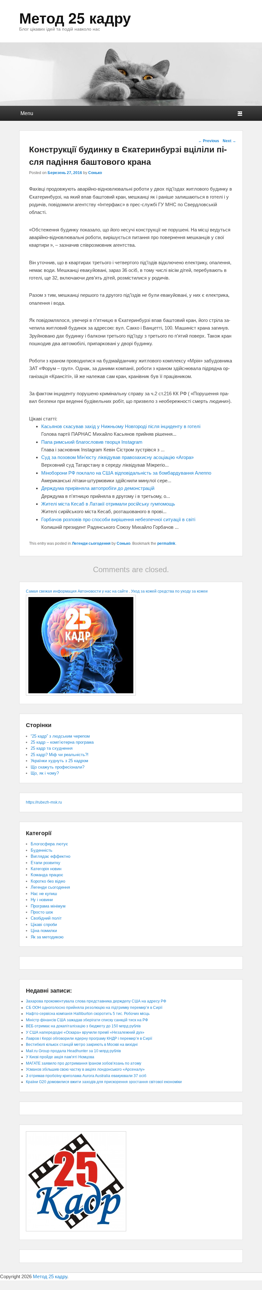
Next (229, 141)
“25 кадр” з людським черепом (60, 736)
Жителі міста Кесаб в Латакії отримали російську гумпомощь (108, 504)
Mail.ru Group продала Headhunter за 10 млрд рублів (73, 1051)
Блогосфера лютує (49, 844)
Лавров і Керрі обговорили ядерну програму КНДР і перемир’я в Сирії (89, 1038)
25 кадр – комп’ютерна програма (62, 742)
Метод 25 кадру (75, 17)
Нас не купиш (44, 893)
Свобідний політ (46, 918)
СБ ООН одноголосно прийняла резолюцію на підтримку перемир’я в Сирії (94, 1007)
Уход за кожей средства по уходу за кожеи (169, 591)
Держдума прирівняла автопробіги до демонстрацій (97, 488)
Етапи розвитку (45, 862)
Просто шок (42, 912)
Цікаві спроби (44, 924)
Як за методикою (47, 937)
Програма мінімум (48, 906)
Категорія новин (46, 868)
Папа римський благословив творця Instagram (92, 442)
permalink (166, 543)
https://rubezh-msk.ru (44, 802)
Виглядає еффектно (50, 856)
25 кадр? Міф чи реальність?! (60, 754)
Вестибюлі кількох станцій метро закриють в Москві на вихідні (82, 1044)
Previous (208, 141)
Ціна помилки (44, 930)
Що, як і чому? (45, 773)
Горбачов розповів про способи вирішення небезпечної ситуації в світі (118, 519)
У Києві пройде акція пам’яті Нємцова (60, 1057)
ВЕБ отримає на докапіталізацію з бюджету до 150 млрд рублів (83, 1026)
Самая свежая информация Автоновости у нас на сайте (77, 591)
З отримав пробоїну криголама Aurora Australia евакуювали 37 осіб (86, 1076)
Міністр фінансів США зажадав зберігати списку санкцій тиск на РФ (87, 1020)
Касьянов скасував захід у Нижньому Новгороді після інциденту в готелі (120, 426)
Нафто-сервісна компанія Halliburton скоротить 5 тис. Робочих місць (88, 1013)
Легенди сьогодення (91, 543)
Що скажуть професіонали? (57, 767)
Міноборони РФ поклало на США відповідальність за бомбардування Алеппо (126, 473)
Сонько (95, 173)
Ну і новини (42, 899)
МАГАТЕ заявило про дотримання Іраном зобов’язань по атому (83, 1063)
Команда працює (47, 874)
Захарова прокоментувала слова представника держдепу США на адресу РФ (96, 1001)
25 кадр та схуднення (52, 748)
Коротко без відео (48, 881)
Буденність (41, 850)
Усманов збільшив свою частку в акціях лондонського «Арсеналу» (85, 1069)
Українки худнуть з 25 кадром (59, 760)
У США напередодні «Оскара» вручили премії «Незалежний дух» (85, 1032)
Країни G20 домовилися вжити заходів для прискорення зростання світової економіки (104, 1082)
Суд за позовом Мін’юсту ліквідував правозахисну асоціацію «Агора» (117, 457)
